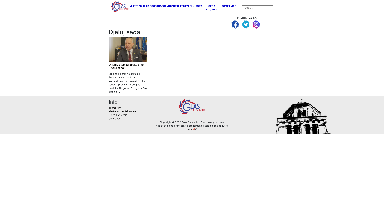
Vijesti (133, 6)
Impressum (115, 107)
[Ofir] (196, 129)
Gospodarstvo (160, 6)
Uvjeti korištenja (118, 114)
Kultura (196, 6)
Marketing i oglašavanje (122, 111)
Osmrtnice (228, 6)
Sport (174, 6)
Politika (144, 6)
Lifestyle (184, 6)
